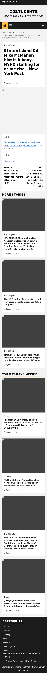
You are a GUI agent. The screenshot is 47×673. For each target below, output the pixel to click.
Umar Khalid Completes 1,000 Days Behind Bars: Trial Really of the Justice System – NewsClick (34, 176)
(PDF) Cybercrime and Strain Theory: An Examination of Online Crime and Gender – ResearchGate (22, 603)
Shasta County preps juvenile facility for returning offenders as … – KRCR (13, 175)
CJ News (7, 476)
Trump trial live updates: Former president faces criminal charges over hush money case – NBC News (22, 358)
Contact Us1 (36, 661)
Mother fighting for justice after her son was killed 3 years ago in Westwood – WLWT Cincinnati (22, 483)
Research (6, 643)
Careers (7, 416)
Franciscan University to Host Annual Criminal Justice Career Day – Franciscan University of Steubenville (23, 424)
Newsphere (37, 667)
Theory (7, 597)
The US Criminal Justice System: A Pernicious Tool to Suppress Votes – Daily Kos (23, 302)
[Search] (43, 25)
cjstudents (23, 11)
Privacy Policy (12, 661)
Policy (5, 639)
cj (18, 83)
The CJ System (10, 45)
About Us (24, 661)
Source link (9, 161)
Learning (6, 635)
